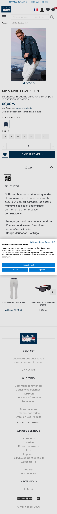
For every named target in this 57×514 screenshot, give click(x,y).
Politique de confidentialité (42, 242)
